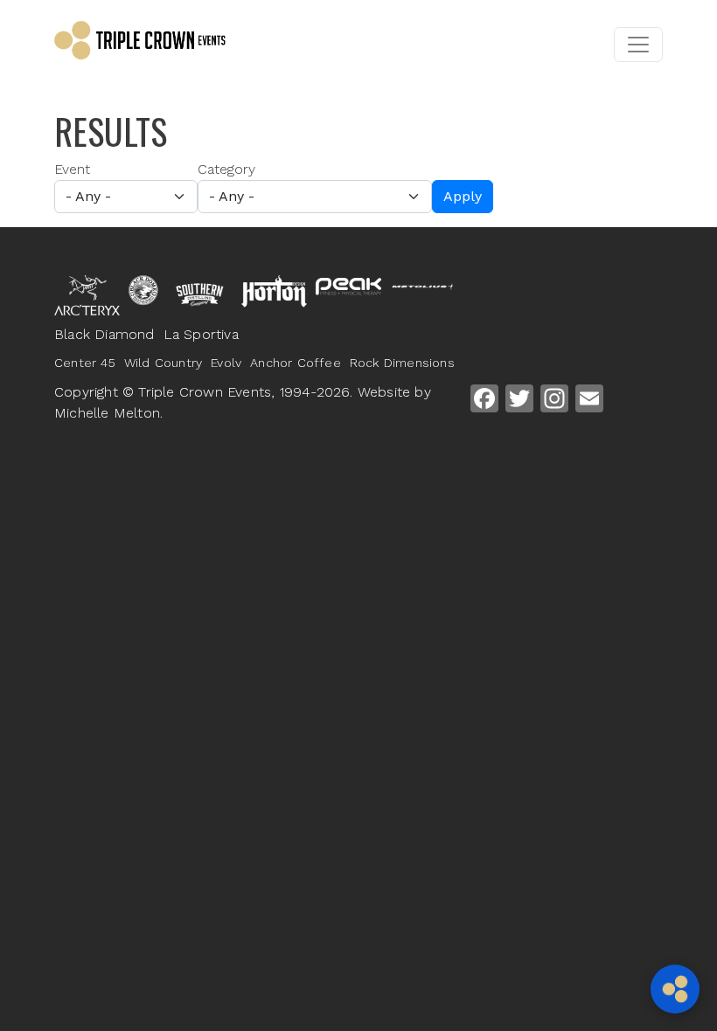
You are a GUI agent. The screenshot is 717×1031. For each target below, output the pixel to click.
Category (226, 169)
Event (72, 169)
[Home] (168, 44)
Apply (462, 196)
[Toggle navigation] (638, 44)
